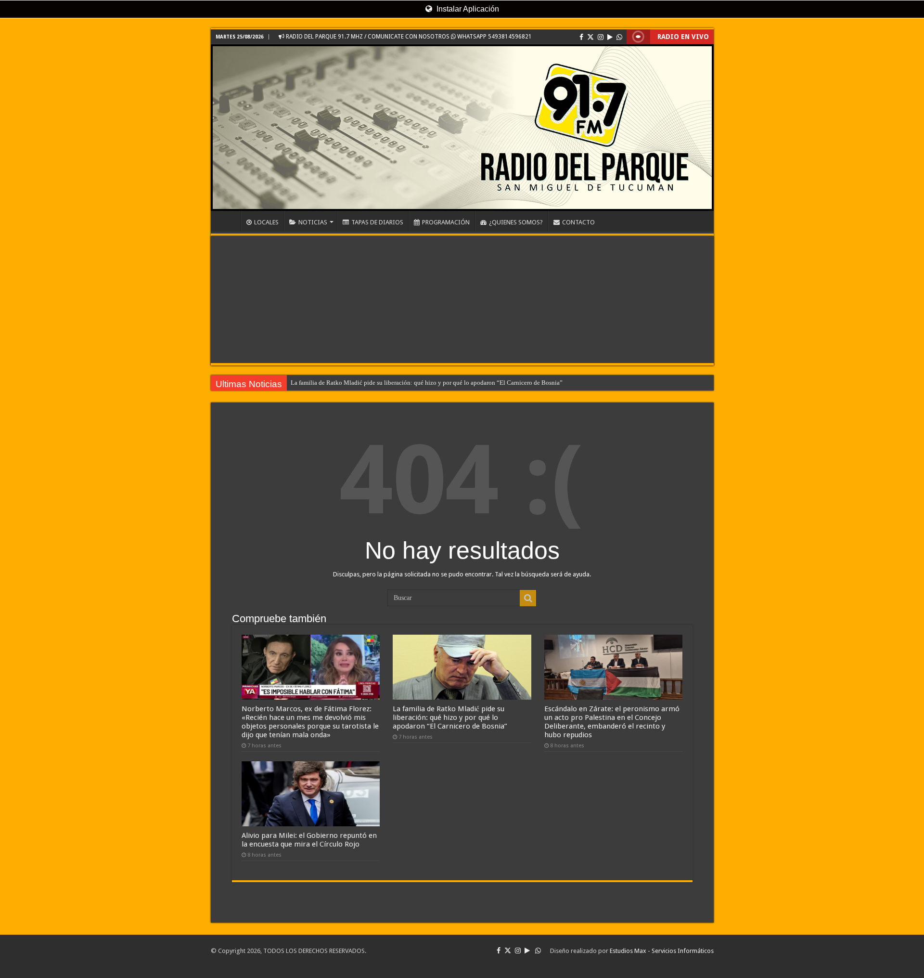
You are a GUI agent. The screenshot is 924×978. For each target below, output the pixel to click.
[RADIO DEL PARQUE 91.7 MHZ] (462, 127)
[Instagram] (600, 37)
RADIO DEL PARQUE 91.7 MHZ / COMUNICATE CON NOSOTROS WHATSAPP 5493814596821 (408, 36)
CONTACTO (578, 222)
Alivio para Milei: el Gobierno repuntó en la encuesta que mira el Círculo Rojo (309, 839)
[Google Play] (610, 37)
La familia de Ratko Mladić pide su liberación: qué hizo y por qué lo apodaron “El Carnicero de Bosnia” (427, 382)
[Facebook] (581, 37)
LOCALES (266, 222)
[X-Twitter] (590, 37)
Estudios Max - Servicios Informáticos (662, 950)
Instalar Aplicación (467, 9)
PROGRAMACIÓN (446, 222)
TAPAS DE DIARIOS (377, 222)
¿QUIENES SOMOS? (516, 222)
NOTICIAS (312, 222)
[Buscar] (528, 598)
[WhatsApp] (619, 37)
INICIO (228, 221)
